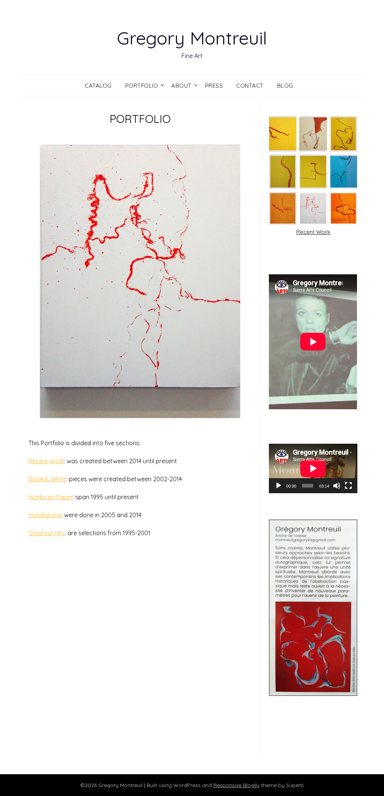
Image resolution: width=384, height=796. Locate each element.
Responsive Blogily (236, 785)
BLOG (285, 85)
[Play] (278, 485)
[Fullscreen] (348, 485)
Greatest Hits (46, 533)
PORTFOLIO (141, 85)
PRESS (214, 85)
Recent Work (46, 461)
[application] (313, 468)
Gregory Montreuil (192, 38)
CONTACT (250, 85)
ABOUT (181, 85)
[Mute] (336, 485)
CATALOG (98, 85)
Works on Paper (50, 497)
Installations (45, 515)
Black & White (47, 479)
